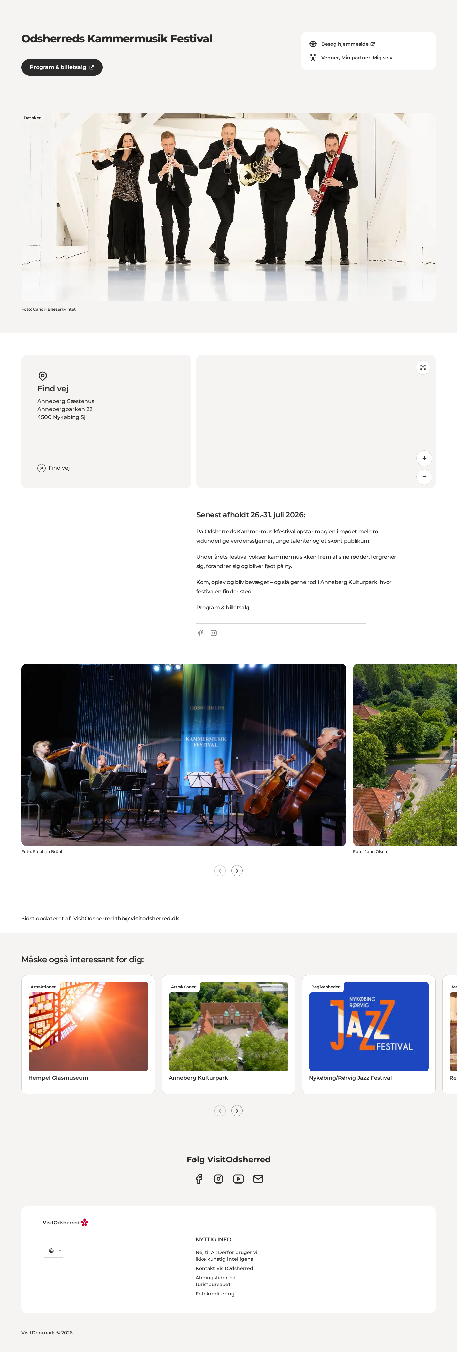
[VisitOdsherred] (66, 1222)
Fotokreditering (215, 1294)
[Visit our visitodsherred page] (199, 1179)
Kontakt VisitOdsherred (224, 1268)
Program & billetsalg (58, 67)
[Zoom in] (424, 458)
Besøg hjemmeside (345, 44)
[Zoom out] (424, 477)
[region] (316, 421)
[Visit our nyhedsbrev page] (258, 1179)
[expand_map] (423, 367)
